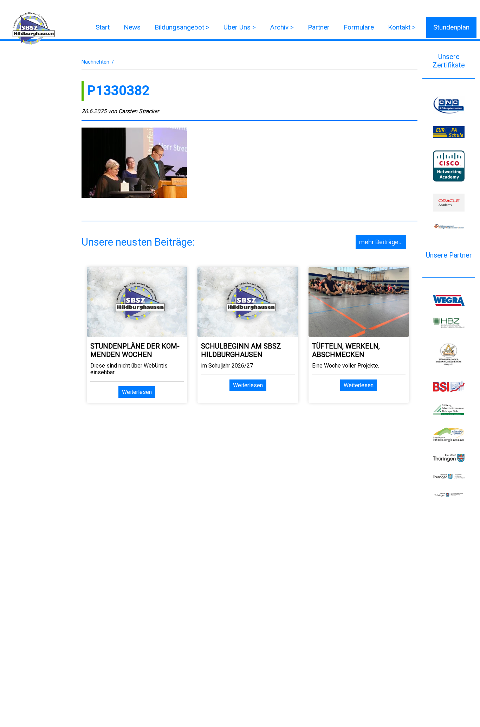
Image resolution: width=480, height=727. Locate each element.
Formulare (359, 27)
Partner (319, 27)
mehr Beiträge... (381, 242)
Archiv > (282, 27)
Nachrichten (95, 62)
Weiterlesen (137, 392)
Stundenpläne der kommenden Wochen (135, 350)
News (132, 27)
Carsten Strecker (138, 111)
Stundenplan (451, 27)
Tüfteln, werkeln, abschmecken (346, 350)
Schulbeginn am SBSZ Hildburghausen (241, 350)
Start (103, 27)
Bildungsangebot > (182, 27)
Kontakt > (402, 27)
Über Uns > (239, 27)
